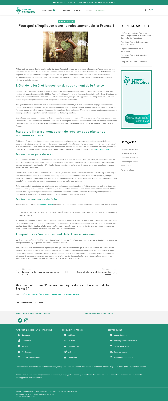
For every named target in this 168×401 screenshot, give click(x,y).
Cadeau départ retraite (129, 162)
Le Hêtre (71, 352)
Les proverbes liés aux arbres (134, 62)
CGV (54, 391)
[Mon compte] (146, 10)
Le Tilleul (71, 341)
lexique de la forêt (102, 149)
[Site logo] (26, 10)
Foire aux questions (121, 346)
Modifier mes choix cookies (25, 396)
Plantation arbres (66, 21)
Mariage (24, 346)
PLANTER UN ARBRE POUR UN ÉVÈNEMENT (34, 330)
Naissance (25, 335)
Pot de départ (26, 352)
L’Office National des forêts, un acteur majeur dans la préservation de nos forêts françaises (136, 35)
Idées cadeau (126, 166)
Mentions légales (41, 391)
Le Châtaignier (73, 346)
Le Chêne (71, 335)
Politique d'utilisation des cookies (44, 394)
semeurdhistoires (120, 335)
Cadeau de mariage (128, 153)
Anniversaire (26, 341)
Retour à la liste (66, 272)
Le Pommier (72, 357)
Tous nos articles (120, 352)
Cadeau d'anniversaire (129, 149)
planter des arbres (46, 204)
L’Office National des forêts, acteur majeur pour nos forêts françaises (50, 294)
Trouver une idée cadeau (123, 357)
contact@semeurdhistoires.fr (125, 341)
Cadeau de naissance (129, 157)
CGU (50, 391)
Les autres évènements (30, 357)
